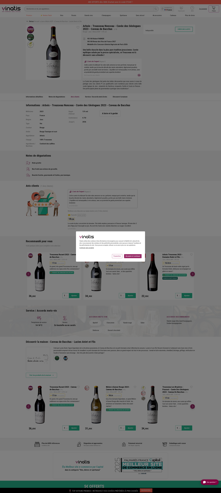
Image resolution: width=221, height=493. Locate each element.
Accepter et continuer (133, 256)
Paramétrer (117, 256)
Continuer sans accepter (86, 248)
